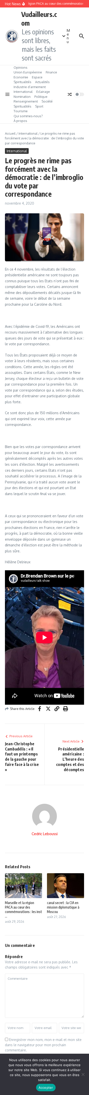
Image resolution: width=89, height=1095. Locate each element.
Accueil (10, 133)
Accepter (46, 1088)
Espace (37, 77)
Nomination (22, 97)
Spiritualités (22, 82)
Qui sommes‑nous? (28, 116)
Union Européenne (28, 72)
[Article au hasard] (70, 94)
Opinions (20, 67)
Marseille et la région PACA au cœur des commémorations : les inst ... (23, 910)
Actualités (42, 82)
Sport (39, 106)
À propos (20, 121)
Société (47, 101)
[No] (82, 1074)
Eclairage (43, 92)
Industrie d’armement (30, 87)
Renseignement (26, 101)
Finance (51, 72)
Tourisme (21, 111)
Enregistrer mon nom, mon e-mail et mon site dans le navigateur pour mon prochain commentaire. (43, 1044)
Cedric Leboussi (45, 833)
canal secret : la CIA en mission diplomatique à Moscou (63, 907)
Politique (40, 97)
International (23, 92)
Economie (21, 77)
